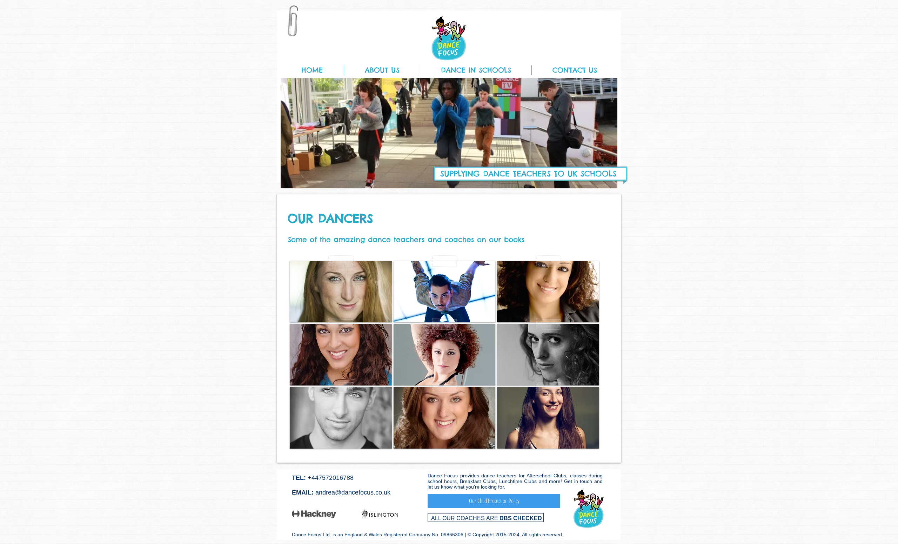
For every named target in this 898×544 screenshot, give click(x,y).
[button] (382, 70)
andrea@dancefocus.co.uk (352, 492)
